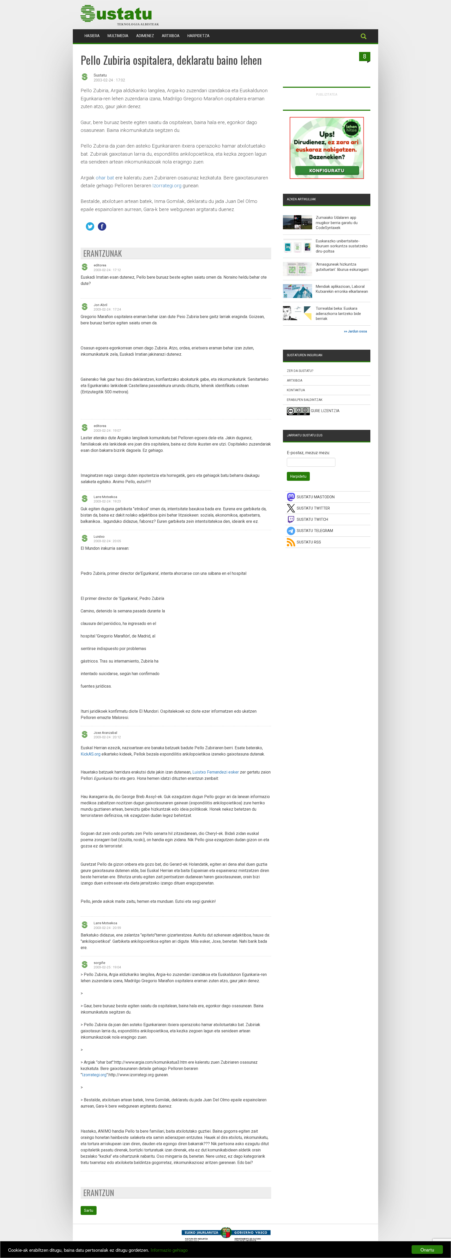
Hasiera (94, 35)
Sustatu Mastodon (316, 497)
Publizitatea (326, 94)
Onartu (427, 1249)
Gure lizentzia (325, 411)
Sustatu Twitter (313, 508)
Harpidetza (198, 36)
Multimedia (118, 36)
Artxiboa (171, 36)
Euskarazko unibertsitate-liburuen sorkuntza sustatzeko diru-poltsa (342, 246)
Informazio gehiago (169, 1250)
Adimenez (145, 36)
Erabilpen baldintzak (304, 400)
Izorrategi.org (166, 186)
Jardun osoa (357, 331)
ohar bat (105, 178)
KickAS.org (90, 754)
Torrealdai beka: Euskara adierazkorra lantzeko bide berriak (338, 313)
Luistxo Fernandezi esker (215, 772)
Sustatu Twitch (312, 519)
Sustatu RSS (309, 542)
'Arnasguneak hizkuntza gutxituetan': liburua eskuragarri (342, 267)
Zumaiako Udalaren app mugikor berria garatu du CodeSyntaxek (337, 222)
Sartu (88, 1210)
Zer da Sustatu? (300, 371)
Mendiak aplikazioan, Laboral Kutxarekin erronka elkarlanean (342, 289)
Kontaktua (296, 390)
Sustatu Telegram (315, 531)
